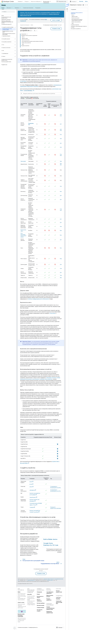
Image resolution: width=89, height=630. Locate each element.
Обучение (9, 7)
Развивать (20, 1)
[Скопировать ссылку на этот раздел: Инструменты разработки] (39, 533)
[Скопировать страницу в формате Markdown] (35, 31)
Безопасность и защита (40, 597)
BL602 (31, 481)
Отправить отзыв (56, 28)
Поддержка (37, 7)
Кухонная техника (40, 605)
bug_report (83, 5)
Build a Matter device (50, 539)
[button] (7, 27)
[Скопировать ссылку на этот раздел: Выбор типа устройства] (35, 390)
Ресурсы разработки (48, 599)
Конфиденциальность (33, 627)
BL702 (31, 484)
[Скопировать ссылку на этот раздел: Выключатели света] (32, 302)
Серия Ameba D (33, 497)
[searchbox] (8, 12)
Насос (61, 247)
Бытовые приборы (40, 603)
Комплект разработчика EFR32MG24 (34, 500)
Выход (61, 235)
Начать (2, 7)
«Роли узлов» (52, 313)
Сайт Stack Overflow (58, 598)
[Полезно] (59, 25)
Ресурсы (26, 1)
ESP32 (31, 486)
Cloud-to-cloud (21, 602)
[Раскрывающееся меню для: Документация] (50, 1)
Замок (61, 161)
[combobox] (62, 1)
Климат (38, 594)
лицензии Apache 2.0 (31, 580)
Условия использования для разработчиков (50, 608)
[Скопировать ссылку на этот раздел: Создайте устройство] (36, 468)
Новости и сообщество (36, 1)
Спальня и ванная (40, 607)
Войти (86, 1)
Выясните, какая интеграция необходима (21, 615)
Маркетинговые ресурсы (49, 596)
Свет (61, 138)
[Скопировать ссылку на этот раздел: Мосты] (25, 281)
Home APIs (29, 594)
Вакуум (61, 258)
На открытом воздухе (39, 610)
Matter (3, 5)
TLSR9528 (32, 507)
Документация (46, 1)
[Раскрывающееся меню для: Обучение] (12, 7)
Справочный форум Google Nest (59, 602)
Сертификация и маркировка (49, 592)
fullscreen (85, 5)
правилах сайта (50, 580)
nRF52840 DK (32, 490)
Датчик (61, 124)
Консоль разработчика (59, 591)
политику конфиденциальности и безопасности (38, 299)
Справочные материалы (28, 7)
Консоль (81, 1)
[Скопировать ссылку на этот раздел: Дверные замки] (30, 290)
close (87, 5)
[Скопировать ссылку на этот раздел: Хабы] (24, 427)
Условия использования (22, 627)
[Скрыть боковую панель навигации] (14, 628)
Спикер (61, 268)
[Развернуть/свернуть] (27, 34)
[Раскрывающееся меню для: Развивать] (20, 7)
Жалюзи (61, 277)
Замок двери (23, 161)
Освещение (39, 592)
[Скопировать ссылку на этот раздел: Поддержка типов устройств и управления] (50, 56)
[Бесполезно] (61, 25)
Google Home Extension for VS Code (50, 544)
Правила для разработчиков (49, 612)
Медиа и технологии (39, 600)
